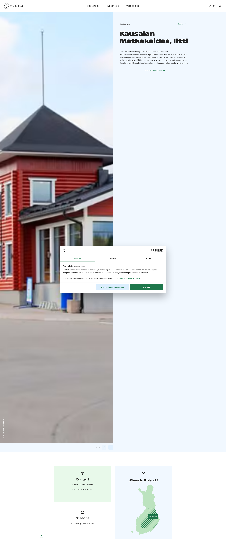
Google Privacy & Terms (129, 278)
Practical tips (132, 6)
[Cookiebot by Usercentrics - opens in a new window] (153, 250)
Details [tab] (113, 258)
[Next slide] (110, 447)
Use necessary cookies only (112, 287)
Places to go (93, 6)
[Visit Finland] (13, 6)
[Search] (220, 6)
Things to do (112, 6)
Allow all (146, 287)
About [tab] (148, 258)
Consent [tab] (77, 258)
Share (180, 24)
